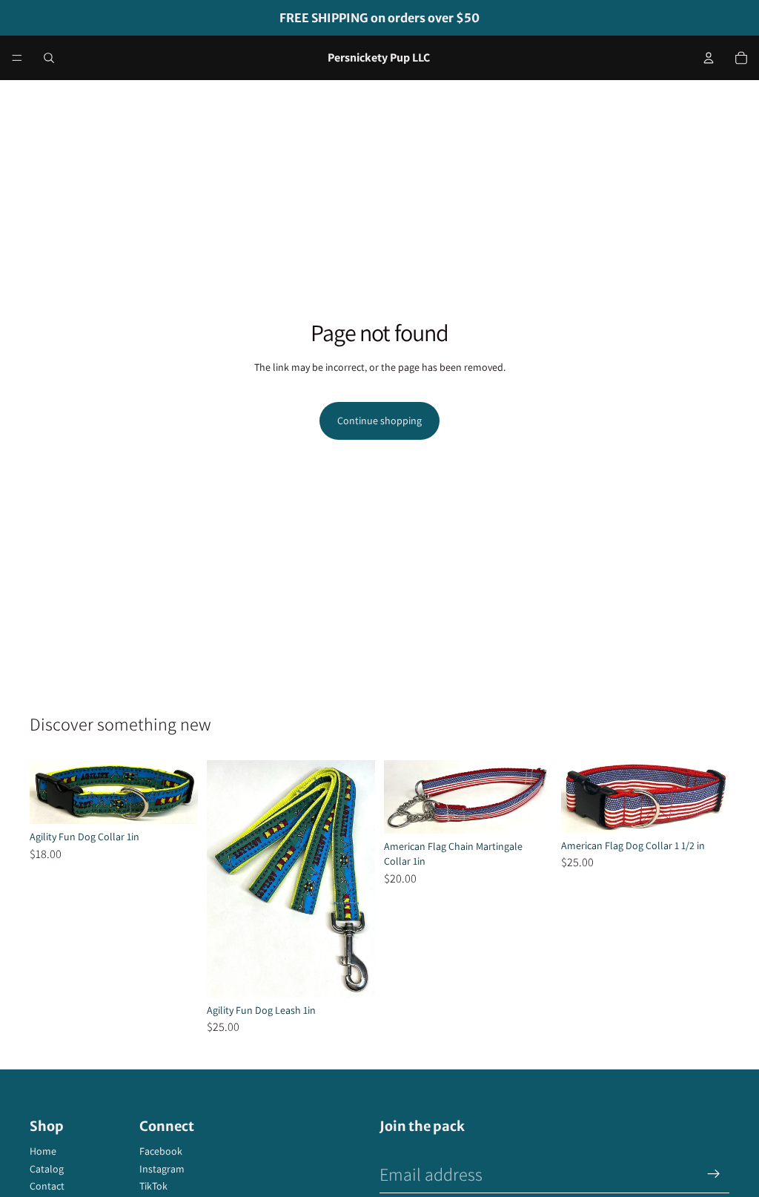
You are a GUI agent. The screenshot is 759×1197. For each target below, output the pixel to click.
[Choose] (175, 801)
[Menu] (17, 58)
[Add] (352, 974)
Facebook (160, 1151)
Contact (47, 1186)
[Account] (708, 58)
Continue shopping (379, 420)
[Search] (49, 58)
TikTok (153, 1186)
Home (43, 1151)
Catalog (47, 1168)
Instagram (162, 1168)
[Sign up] (713, 1174)
